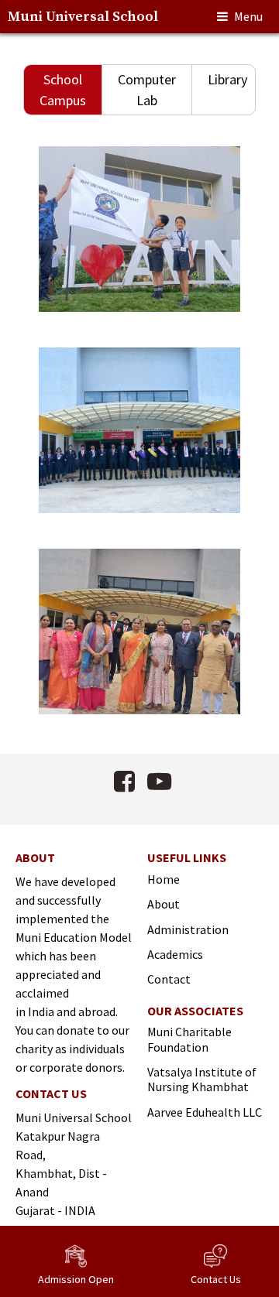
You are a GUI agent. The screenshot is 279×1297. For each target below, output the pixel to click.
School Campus (63, 89)
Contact (169, 979)
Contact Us (216, 1279)
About (163, 904)
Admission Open (76, 1279)
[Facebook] (124, 781)
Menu (248, 16)
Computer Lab (147, 89)
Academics (175, 954)
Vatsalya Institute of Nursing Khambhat (202, 1079)
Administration (188, 929)
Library (227, 79)
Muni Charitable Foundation (189, 1039)
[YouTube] (159, 781)
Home (163, 879)
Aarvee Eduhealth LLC (204, 1112)
